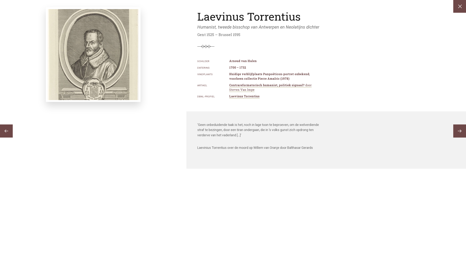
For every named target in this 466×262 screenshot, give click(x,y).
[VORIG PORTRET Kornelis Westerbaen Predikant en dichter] (6, 131)
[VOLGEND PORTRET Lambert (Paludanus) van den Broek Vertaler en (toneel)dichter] (459, 131)
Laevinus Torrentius (244, 96)
